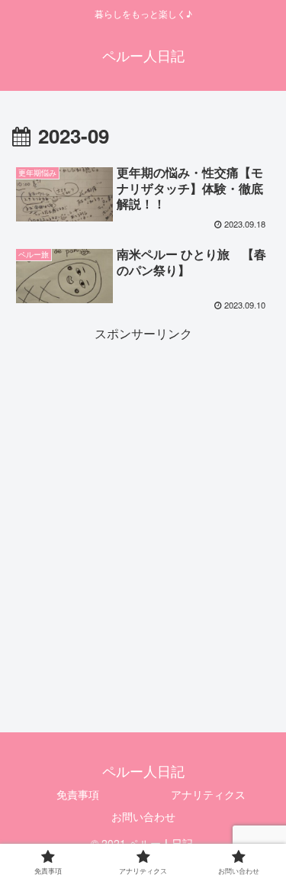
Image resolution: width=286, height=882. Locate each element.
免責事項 (77, 794)
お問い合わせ (143, 816)
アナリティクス (208, 794)
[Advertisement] (143, 488)
